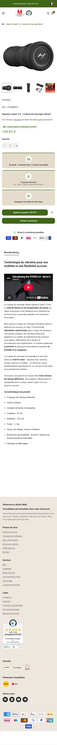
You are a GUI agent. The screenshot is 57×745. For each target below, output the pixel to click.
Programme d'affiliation (12, 536)
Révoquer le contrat (11, 613)
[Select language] (52, 3)
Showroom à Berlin (11, 544)
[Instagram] (12, 699)
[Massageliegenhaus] (3, 24)
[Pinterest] (25, 699)
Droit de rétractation (11, 609)
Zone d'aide (7, 581)
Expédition (7, 569)
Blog (4, 565)
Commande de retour (12, 577)
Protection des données (13, 605)
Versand (17, 120)
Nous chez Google (10, 540)
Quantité (5, 139)
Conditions (7, 597)
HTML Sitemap (9, 548)
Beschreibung (11, 252)
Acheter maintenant (28, 221)
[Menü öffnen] (4, 13)
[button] (52, 212)
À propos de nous (10, 532)
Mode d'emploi (9, 573)
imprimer (6, 601)
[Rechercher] (48, 13)
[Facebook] (5, 699)
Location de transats (11, 585)
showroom (7, 516)
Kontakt (6, 552)
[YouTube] (18, 699)
